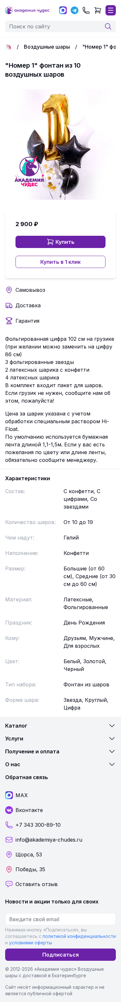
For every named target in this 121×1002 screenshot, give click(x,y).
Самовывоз (30, 290)
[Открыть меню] (111, 10)
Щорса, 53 (28, 854)
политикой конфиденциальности (79, 936)
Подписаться (60, 954)
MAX (21, 795)
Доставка (28, 305)
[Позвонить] (86, 10)
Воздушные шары (47, 46)
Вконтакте (29, 810)
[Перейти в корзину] (98, 10)
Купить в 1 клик (60, 262)
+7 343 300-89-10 (38, 825)
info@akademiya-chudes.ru (48, 839)
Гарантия (27, 321)
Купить (65, 242)
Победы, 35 (30, 869)
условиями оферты (30, 942)
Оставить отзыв (36, 884)
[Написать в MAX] (63, 10)
